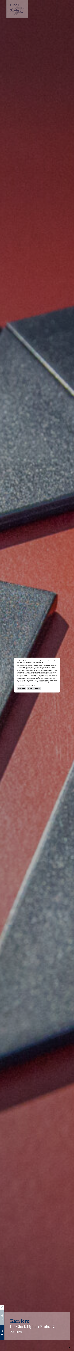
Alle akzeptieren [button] (21, 688)
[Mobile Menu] (71, 3)
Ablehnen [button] (30, 688)
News (2, 1332)
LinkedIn (2, 1307)
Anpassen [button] (37, 688)
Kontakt (2, 1317)
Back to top (70, 1347)
